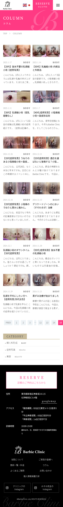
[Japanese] (29, 4)
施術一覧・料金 (17, 465)
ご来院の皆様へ (46, 459)
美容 (14, 356)
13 (47, 322)
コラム (46, 465)
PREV (8, 322)
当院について (17, 459)
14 (54, 322)
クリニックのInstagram (19, 488)
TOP (5, 33)
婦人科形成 (16, 342)
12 (40, 322)
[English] (25, 4)
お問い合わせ (46, 470)
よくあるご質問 (17, 470)
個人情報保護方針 (32, 476)
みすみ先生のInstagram (47, 488)
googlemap (49, 401)
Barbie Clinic (8, 5)
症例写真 (16, 349)
